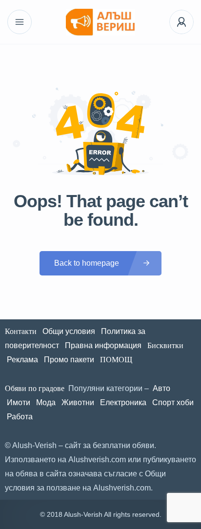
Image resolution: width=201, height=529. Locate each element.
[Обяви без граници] (100, 22)
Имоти (18, 402)
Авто (161, 388)
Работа (20, 416)
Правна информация (103, 345)
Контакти (21, 331)
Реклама (22, 359)
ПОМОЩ (117, 359)
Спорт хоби (173, 402)
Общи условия (68, 331)
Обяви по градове (34, 388)
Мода (46, 402)
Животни (77, 402)
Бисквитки (165, 345)
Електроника (123, 402)
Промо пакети (69, 359)
